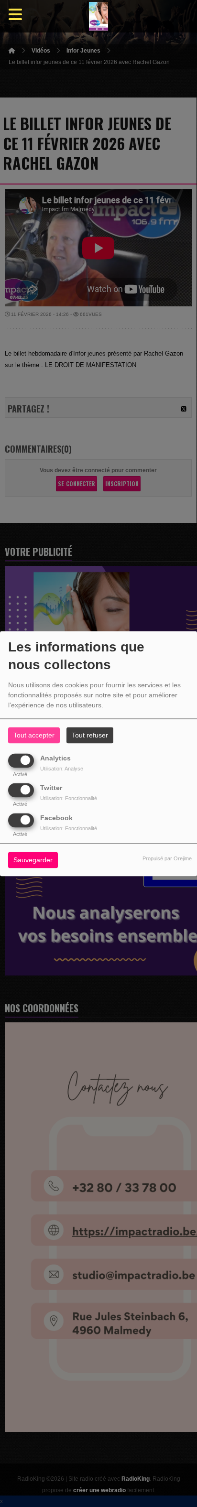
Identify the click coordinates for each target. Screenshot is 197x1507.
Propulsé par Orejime (167, 858)
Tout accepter (34, 735)
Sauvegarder (33, 860)
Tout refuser (90, 735)
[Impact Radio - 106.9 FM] (98, 16)
